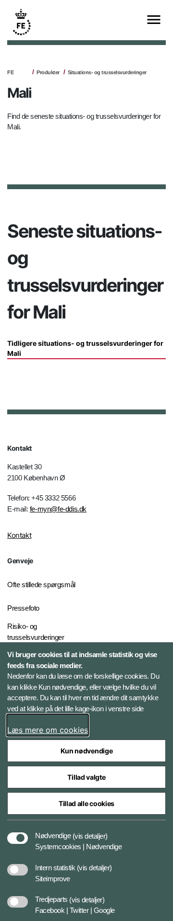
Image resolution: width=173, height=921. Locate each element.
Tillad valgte (86, 777)
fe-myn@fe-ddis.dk (58, 509)
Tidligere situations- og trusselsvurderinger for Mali (85, 348)
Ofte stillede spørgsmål (41, 584)
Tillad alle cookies (86, 803)
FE (10, 72)
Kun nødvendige (87, 751)
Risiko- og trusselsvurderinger (35, 631)
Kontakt (19, 535)
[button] (90, 830)
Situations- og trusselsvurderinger (107, 72)
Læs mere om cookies (47, 730)
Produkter (48, 72)
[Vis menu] (153, 20)
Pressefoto (23, 608)
